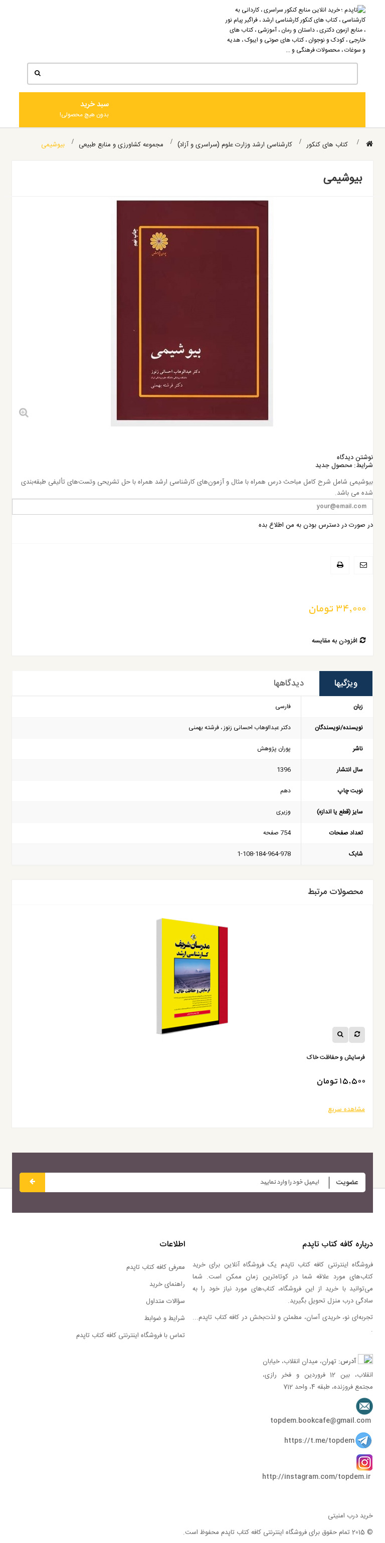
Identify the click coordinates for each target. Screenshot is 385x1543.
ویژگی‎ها (345, 684)
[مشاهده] (59, 1035)
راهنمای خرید (167, 1284)
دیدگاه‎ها (289, 684)
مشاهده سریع (65, 1109)
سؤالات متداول (165, 1301)
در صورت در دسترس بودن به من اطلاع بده (316, 525)
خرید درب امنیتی (350, 1515)
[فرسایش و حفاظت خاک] (271, 980)
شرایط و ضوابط (164, 1318)
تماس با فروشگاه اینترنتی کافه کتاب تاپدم (130, 1335)
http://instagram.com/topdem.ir (316, 1476)
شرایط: (363, 466)
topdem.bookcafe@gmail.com (320, 1420)
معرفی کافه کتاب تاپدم (155, 1267)
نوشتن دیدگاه (355, 458)
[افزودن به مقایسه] (76, 1035)
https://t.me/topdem (319, 1440)
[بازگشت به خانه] (369, 144)
